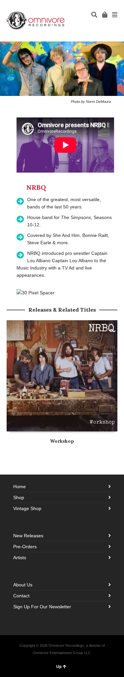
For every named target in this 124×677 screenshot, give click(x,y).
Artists (19, 557)
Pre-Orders (25, 546)
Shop (18, 497)
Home (19, 486)
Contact (21, 595)
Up (59, 666)
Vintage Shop (27, 508)
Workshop (62, 441)
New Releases (28, 535)
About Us (22, 584)
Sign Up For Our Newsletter (42, 606)
